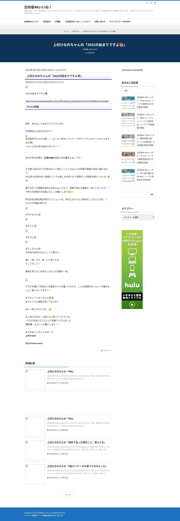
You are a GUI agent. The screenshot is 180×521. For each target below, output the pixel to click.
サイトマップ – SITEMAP (119, 21)
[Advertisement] (68, 403)
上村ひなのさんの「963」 (61, 418)
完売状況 (46, 21)
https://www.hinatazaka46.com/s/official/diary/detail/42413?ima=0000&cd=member (67, 101)
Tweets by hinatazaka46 (132, 70)
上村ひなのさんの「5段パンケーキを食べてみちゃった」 (77, 466)
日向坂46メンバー (31, 21)
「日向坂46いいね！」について (77, 21)
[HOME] (155, 2)
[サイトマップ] (151, 2)
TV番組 (57, 21)
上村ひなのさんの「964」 (61, 371)
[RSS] (147, 2)
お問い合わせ (99, 21)
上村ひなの (91, 53)
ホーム (68, 495)
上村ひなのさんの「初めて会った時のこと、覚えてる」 (76, 442)
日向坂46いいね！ (38, 7)
